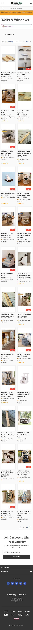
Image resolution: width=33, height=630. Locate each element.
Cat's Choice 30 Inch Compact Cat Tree (7, 234)
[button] (16, 35)
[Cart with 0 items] (31, 3)
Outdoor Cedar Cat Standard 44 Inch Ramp (7, 434)
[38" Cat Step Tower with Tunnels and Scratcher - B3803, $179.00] (24, 496)
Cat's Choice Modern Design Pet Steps (7, 152)
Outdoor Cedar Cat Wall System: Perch (23, 112)
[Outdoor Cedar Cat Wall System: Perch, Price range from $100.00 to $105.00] (24, 96)
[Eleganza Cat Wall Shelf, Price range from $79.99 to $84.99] (8, 178)
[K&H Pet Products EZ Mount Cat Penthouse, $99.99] (24, 418)
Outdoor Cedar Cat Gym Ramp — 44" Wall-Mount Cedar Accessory (24, 153)
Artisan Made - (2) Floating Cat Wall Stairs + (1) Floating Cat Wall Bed (24, 276)
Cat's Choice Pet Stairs (23, 354)
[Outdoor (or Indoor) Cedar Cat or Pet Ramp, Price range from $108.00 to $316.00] (8, 58)
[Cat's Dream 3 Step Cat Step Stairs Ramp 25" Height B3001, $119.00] (24, 378)
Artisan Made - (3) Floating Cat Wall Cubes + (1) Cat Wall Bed (8, 473)
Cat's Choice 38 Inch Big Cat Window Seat (24, 315)
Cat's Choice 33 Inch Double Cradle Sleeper (7, 394)
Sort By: (4, 41)
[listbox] (12, 41)
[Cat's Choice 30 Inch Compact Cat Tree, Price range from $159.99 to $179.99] (8, 219)
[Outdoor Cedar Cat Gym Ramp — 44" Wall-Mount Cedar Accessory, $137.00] (24, 136)
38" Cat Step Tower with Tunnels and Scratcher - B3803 (24, 513)
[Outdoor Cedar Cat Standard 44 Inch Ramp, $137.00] (8, 418)
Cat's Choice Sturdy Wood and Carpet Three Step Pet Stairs (24, 235)
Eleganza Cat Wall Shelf (8, 193)
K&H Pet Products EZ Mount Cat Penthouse (23, 434)
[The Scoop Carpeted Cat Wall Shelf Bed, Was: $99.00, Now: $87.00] (24, 58)
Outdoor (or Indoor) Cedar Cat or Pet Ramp (8, 74)
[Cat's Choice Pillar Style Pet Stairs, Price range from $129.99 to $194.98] (8, 96)
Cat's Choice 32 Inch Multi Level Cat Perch (23, 472)
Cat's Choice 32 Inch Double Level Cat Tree (23, 194)
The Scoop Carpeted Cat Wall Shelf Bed (24, 74)
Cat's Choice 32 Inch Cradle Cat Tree (7, 512)
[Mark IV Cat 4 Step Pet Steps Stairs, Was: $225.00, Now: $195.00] (8, 340)
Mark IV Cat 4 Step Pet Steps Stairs (7, 355)
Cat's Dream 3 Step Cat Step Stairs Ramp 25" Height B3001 (23, 394)
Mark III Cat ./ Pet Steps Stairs (7, 275)
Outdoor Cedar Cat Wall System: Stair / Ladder (7, 315)
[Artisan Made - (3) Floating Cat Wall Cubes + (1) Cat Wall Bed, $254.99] (8, 456)
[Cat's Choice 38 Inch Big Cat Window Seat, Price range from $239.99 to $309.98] (24, 299)
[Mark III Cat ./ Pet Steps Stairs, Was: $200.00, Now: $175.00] (8, 259)
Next (27, 41)
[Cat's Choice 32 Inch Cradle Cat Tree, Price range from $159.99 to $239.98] (8, 496)
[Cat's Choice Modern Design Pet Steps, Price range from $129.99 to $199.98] (8, 136)
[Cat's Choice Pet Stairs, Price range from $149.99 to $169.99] (24, 340)
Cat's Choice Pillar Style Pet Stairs (7, 112)
